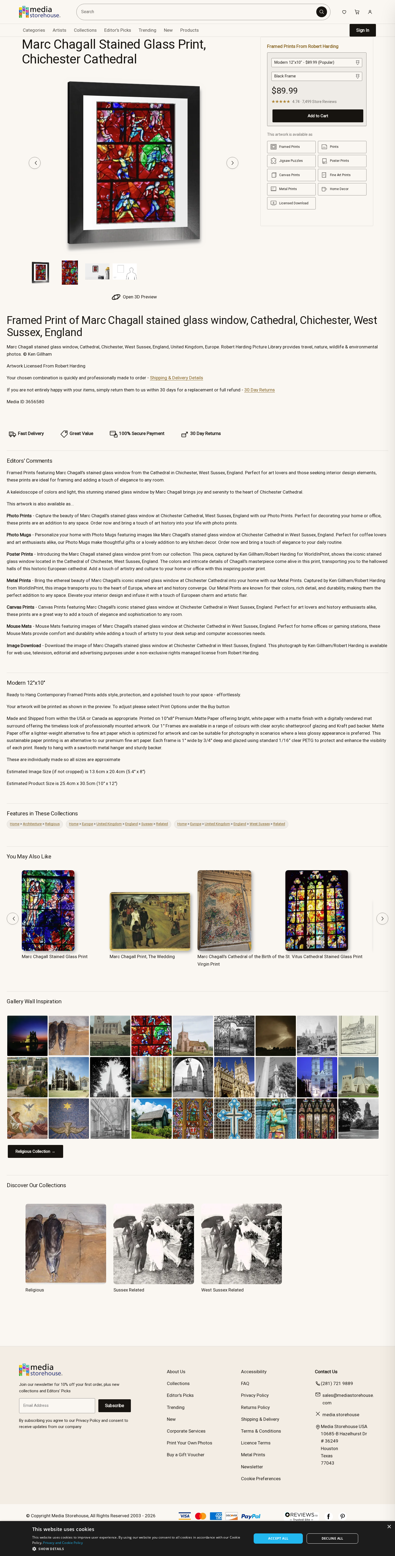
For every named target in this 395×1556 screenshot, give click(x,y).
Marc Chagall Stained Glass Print (55, 956)
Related (162, 824)
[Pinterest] (342, 1519)
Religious (52, 824)
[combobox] (197, 12)
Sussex (147, 824)
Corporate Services (186, 1431)
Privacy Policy (255, 1395)
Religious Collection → (35, 1151)
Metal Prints (253, 1454)
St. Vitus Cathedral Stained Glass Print (323, 956)
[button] (138, 1549)
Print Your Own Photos (189, 1443)
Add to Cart (318, 115)
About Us (176, 1371)
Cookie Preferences (261, 1478)
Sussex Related (128, 1290)
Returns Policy (255, 1407)
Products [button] (189, 30)
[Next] (232, 163)
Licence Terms (256, 1443)
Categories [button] (34, 30)
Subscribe (114, 1405)
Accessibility (254, 1371)
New (168, 30)
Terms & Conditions (261, 1431)
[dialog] (197, 1538)
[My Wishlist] (344, 12)
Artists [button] (59, 30)
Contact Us (326, 1371)
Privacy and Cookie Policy (63, 1542)
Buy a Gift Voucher (185, 1454)
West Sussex (260, 824)
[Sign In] (370, 12)
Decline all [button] (332, 1538)
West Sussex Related (222, 1290)
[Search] (321, 11)
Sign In (362, 30)
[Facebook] (328, 1519)
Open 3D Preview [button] (139, 296)
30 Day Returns (259, 389)
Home (14, 824)
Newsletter (252, 1466)
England (131, 824)
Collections (85, 30)
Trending (147, 30)
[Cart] (357, 12)
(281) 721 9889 (337, 1383)
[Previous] (35, 163)
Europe (87, 824)
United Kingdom (109, 824)
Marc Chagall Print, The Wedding (142, 956)
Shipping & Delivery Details (176, 377)
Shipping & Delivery (260, 1419)
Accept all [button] (278, 1538)
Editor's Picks (117, 30)
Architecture (32, 824)
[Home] (43, 12)
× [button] (389, 1527)
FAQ (245, 1383)
